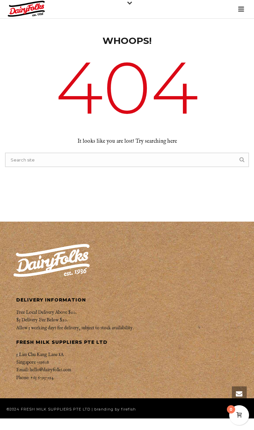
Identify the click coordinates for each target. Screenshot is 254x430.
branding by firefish (115, 409)
